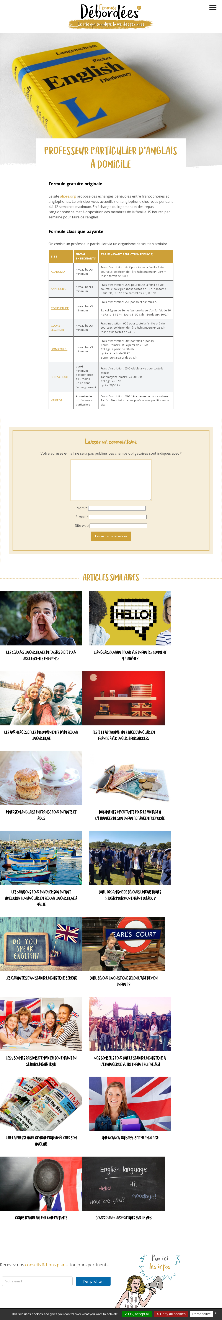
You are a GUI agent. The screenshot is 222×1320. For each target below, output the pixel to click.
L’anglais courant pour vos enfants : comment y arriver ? (130, 656)
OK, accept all (138, 1314)
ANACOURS (58, 289)
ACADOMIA (58, 272)
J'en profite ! (93, 1281)
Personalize (201, 1314)
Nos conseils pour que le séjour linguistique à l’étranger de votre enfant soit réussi (130, 1061)
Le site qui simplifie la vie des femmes (111, 24)
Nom (82, 508)
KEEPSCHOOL (59, 377)
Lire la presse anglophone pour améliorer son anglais (41, 1141)
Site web (82, 525)
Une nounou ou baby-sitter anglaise (130, 1138)
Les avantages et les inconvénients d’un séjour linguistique (41, 736)
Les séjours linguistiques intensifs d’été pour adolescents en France (41, 656)
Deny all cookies (172, 1314)
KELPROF (56, 400)
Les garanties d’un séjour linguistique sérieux (41, 978)
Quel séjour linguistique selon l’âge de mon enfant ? (124, 981)
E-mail (81, 516)
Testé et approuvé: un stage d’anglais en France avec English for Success (123, 736)
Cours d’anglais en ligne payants (41, 1218)
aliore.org (68, 196)
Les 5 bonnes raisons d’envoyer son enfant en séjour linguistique (41, 1061)
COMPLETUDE (60, 308)
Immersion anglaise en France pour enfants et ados (41, 815)
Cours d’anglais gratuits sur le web (124, 1218)
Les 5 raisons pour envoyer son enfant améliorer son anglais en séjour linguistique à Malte (41, 898)
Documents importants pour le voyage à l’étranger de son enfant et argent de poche (130, 815)
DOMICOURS (59, 349)
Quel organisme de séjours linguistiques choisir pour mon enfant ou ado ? (130, 895)
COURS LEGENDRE (58, 328)
